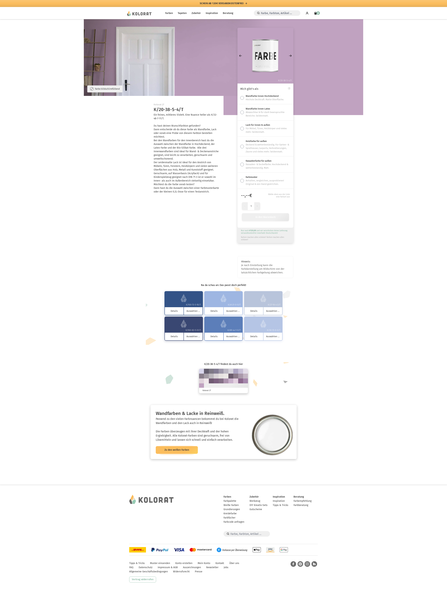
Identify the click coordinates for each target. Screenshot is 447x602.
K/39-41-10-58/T (206, 371)
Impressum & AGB (168, 567)
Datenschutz (145, 567)
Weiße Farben (231, 505)
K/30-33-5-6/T (235, 371)
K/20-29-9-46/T (201, 376)
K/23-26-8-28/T (221, 371)
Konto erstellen (183, 563)
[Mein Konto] (307, 13)
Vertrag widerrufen (142, 579)
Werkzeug (255, 500)
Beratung (228, 13)
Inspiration (212, 13)
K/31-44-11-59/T (230, 376)
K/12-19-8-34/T (206, 376)
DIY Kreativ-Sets (259, 505)
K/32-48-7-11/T (245, 380)
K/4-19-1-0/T (235, 380)
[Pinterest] (300, 564)
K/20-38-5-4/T (201, 385)
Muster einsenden (160, 563)
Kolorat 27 (159, 104)
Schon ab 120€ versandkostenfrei (222, 3)
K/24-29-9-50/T (211, 371)
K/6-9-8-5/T (216, 376)
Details (174, 311)
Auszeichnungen (192, 567)
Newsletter (212, 567)
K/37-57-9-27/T (240, 380)
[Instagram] (307, 564)
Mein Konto (204, 563)
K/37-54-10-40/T (216, 380)
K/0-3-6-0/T (226, 376)
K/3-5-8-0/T (221, 376)
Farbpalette (230, 500)
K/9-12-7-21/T (211, 376)
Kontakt (219, 563)
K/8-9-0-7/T (201, 371)
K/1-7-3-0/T (206, 380)
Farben (169, 13)
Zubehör (196, 13)
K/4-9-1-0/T (245, 371)
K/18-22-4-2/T (240, 371)
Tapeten (182, 13)
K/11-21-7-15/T (245, 376)
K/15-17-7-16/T (226, 371)
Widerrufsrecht (181, 571)
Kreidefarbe (230, 513)
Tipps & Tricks (280, 505)
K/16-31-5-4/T (230, 380)
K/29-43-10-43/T (221, 380)
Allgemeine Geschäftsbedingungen (148, 571)
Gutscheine (256, 509)
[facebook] (293, 564)
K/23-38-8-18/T (226, 380)
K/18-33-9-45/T (235, 376)
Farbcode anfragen (234, 521)
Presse (198, 571)
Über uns (234, 563)
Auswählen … (193, 311)
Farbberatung (301, 505)
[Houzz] (314, 564)
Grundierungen (232, 509)
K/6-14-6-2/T (201, 380)
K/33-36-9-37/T (216, 371)
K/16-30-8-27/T (240, 376)
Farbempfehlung (303, 500)
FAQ (131, 567)
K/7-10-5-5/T (230, 371)
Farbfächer (229, 517)
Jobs (226, 567)
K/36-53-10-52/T (211, 380)
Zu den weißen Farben (176, 449)
